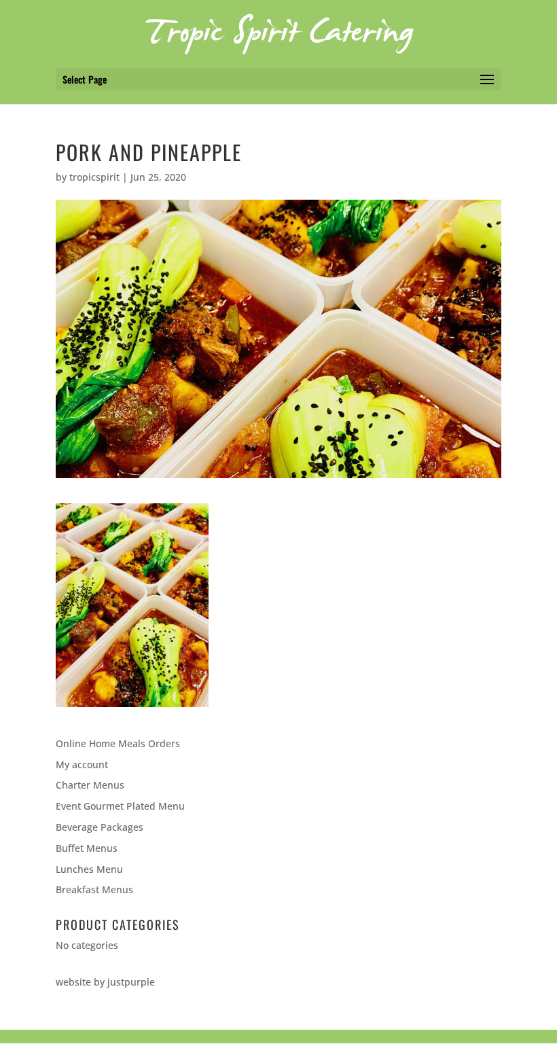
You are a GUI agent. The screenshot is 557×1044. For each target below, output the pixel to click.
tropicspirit (94, 176)
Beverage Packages (99, 827)
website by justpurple (105, 981)
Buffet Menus (87, 848)
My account (82, 764)
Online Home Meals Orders (118, 743)
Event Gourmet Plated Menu (120, 805)
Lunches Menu (89, 869)
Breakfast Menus (94, 889)
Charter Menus (90, 784)
